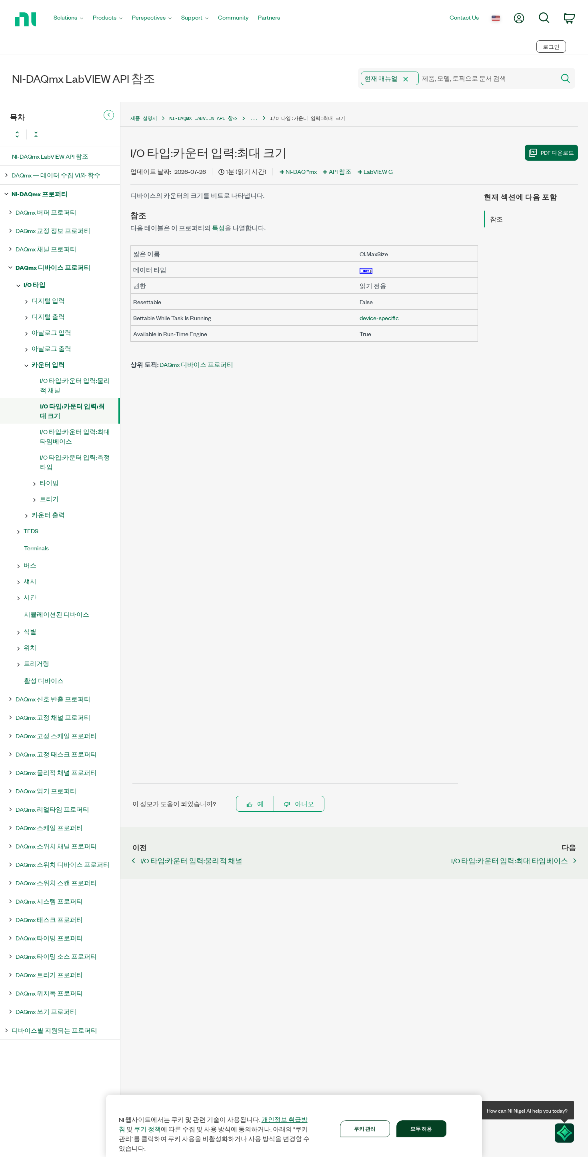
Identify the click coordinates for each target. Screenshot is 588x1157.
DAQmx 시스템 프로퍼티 (49, 901)
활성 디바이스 (44, 680)
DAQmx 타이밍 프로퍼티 (49, 938)
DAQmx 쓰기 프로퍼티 (46, 1011)
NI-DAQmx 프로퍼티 (40, 193)
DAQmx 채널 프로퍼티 (46, 249)
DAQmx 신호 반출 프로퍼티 (53, 699)
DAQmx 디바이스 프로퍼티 (53, 267)
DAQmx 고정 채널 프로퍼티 (53, 717)
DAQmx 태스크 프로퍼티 (49, 919)
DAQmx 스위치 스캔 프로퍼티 (56, 882)
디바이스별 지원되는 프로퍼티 (54, 1030)
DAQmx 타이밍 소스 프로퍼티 (56, 956)
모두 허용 (421, 1128)
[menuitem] (68, 19)
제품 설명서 (143, 118)
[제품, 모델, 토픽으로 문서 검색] (565, 78)
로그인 (551, 46)
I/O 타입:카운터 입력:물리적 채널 (75, 385)
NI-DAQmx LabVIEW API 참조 (50, 156)
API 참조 (340, 171)
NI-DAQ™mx (301, 171)
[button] (406, 79)
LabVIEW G (378, 171)
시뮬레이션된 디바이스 (56, 614)
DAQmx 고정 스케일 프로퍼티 (56, 735)
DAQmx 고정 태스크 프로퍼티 (56, 754)
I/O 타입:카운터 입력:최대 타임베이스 (75, 436)
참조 (496, 219)
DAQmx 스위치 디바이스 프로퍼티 (63, 864)
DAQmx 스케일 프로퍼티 (49, 827)
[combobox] (456, 78)
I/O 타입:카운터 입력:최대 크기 (72, 411)
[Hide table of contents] (109, 115)
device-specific (379, 317)
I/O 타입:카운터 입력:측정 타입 (75, 462)
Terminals (36, 548)
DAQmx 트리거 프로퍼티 (49, 974)
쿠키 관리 (365, 1128)
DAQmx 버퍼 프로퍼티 (46, 212)
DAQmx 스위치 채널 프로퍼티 (56, 846)
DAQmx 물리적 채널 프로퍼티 (56, 772)
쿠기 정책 (147, 1129)
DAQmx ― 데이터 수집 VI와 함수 (56, 175)
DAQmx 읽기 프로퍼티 (46, 791)
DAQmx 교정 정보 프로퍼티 (53, 230)
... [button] (254, 118)
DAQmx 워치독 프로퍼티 (49, 993)
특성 (218, 227)
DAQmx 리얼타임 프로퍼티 (52, 809)
